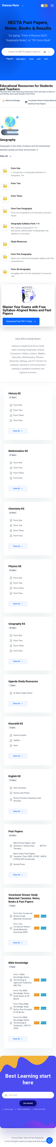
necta (31, 59)
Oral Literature (19, 788)
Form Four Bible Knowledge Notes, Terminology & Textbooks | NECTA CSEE (29, 1023)
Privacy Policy (17, 1138)
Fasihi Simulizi (19, 735)
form (46, 59)
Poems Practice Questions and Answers (27, 799)
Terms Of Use (29, 1138)
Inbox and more (39, 1109)
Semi (15, 745)
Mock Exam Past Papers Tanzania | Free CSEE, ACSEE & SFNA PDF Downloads (29, 856)
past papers (21, 59)
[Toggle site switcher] (23, 6)
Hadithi (16, 740)
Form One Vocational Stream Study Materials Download (29, 916)
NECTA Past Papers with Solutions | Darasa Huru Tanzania (29, 846)
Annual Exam (19, 864)
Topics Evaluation (23, 1109)
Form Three (18, 415)
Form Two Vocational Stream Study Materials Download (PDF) (29, 928)
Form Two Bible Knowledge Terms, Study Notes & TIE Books (29, 994)
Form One (17, 405)
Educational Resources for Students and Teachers (26, 87)
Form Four (18, 420)
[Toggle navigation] (52, 5)
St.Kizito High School (22, 693)
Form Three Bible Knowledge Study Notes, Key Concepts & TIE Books (29, 1008)
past (39, 59)
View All (4, 156)
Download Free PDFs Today (19, 321)
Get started (28, 1103)
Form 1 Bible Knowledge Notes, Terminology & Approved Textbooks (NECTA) (29, 980)
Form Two (17, 410)
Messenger (9, 1109)
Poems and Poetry (21, 793)
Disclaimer (39, 1138)
